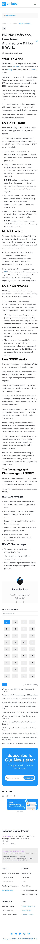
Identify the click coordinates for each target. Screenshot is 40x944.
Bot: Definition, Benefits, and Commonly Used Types (19, 702)
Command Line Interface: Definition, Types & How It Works (19, 707)
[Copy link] (15, 796)
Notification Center (8, 906)
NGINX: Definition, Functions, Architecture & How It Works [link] (25, 24)
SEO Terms (13, 24)
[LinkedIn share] (3, 796)
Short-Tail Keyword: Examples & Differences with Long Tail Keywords (19, 738)
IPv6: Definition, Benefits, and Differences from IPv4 (19, 699)
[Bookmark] (36, 41)
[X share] (7, 796)
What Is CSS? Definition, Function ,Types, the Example (20, 734)
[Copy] (4, 28)
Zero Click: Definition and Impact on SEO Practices (18, 743)
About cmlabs (26, 873)
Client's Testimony (7, 910)
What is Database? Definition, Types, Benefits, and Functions (18, 717)
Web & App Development (10, 886)
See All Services (7, 890)
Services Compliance (28, 894)
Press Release (26, 886)
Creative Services (7, 882)
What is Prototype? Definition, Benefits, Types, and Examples (18, 723)
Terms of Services (27, 914)
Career (24, 882)
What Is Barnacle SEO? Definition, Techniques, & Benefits (18, 690)
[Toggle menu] (34, 3)
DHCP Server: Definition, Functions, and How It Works (20, 712)
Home (4, 24)
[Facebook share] (11, 796)
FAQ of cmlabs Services (9, 914)
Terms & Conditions (28, 906)
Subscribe (29, 778)
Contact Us (25, 877)
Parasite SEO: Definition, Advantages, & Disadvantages (20, 695)
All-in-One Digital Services (10, 873)
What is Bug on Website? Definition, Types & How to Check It (19, 729)
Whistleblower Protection (30, 890)
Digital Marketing (7, 877)
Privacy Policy (26, 910)
